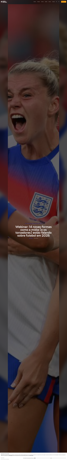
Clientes (42, 1)
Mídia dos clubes (29, 223)
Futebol (26, 223)
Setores (35, 1)
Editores (41, 223)
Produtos (38, 1)
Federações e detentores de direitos (35, 223)
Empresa (53, 1)
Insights (46, 1)
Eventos (50, 1)
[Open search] (56, 1)
